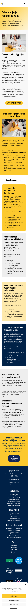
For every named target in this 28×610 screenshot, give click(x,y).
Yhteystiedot (14, 470)
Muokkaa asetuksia (14, 604)
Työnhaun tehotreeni (14, 499)
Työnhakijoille (14, 490)
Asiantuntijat (14, 547)
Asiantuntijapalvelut (14, 525)
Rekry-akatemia (14, 534)
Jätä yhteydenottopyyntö (14, 458)
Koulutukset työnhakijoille (14, 498)
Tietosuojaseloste (13, 608)
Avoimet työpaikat (14, 494)
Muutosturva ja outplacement (14, 520)
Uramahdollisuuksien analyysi (14, 503)
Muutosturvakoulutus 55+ (14, 505)
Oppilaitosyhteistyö (14, 535)
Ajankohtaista (14, 551)
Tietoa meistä (14, 545)
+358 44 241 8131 (14, 479)
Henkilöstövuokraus (14, 513)
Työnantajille (14, 509)
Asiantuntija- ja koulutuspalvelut (14, 528)
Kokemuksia (14, 549)
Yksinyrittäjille (14, 516)
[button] (25, 584)
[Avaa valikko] (25, 3)
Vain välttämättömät (14, 600)
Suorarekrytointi (14, 515)
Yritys (14, 542)
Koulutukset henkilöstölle (14, 518)
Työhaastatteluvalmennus (14, 501)
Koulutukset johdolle (14, 532)
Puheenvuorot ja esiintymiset (14, 537)
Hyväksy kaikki (14, 596)
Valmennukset (14, 496)
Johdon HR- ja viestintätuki (14, 530)
